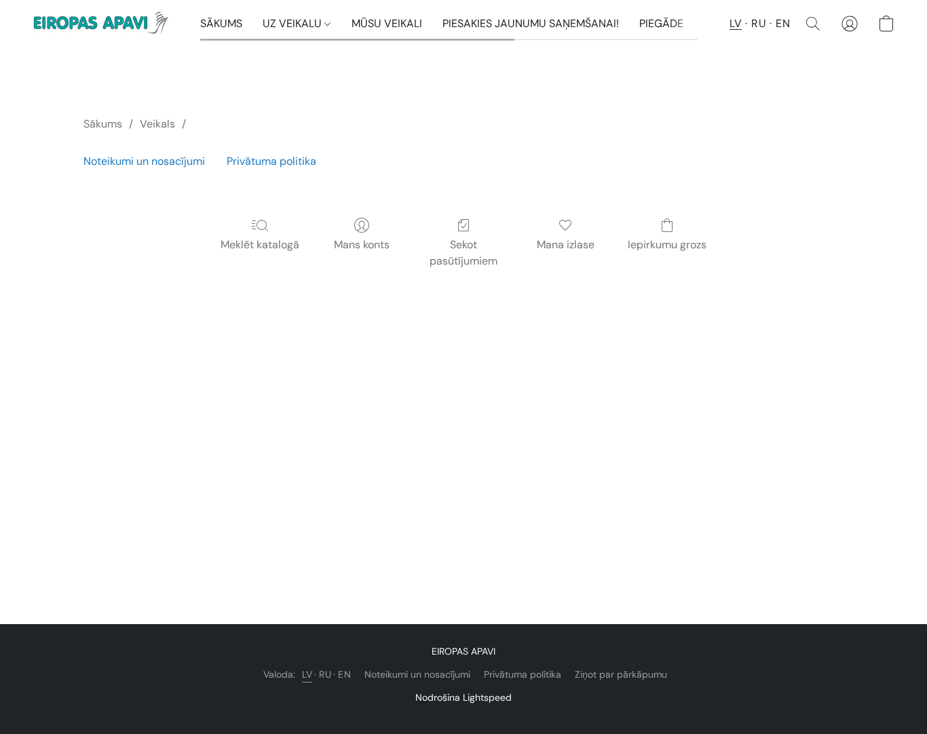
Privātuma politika (271, 161)
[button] (103, 24)
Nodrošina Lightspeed (463, 697)
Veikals (157, 124)
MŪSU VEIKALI (387, 23)
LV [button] (736, 23)
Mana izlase (565, 244)
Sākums (102, 124)
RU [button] (758, 23)
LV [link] (307, 674)
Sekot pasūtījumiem (463, 252)
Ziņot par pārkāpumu (621, 674)
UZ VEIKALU (293, 23)
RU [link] (325, 674)
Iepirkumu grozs (667, 244)
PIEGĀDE (661, 23)
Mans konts (362, 244)
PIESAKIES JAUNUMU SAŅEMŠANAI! (530, 23)
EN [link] (344, 674)
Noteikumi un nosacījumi (144, 161)
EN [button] (783, 23)
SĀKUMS (221, 23)
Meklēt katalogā (260, 244)
